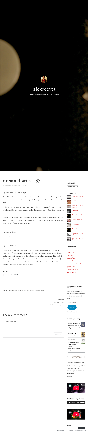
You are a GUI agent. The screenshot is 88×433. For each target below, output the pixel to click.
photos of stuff (71, 258)
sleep (42, 290)
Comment (58, 334)
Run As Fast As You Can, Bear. (77, 239)
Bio (68, 249)
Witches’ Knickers (72, 272)
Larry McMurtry (72, 335)
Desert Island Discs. (72, 269)
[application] (76, 402)
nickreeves (44, 88)
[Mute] (80, 403)
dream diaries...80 (76, 229)
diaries (19, 290)
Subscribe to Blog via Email (74, 287)
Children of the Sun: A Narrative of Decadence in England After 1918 (74, 325)
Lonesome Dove (72, 333)
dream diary (25, 290)
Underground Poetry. (78, 196)
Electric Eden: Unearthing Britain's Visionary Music (73, 342)
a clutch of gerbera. (77, 220)
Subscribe (72, 307)
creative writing (13, 290)
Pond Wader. (75, 210)
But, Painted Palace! (8, 305)
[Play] (69, 403)
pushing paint (71, 267)
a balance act (75, 224)
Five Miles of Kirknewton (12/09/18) (53, 305)
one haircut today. (77, 201)
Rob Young (70, 346)
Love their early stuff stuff (74, 264)
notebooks (37, 290)
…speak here (70, 252)
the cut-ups (70, 255)
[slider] (74, 402)
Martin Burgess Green (72, 330)
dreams (32, 290)
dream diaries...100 (77, 215)
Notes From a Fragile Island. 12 (77, 206)
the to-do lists (71, 261)
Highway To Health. (77, 234)
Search (69, 425)
